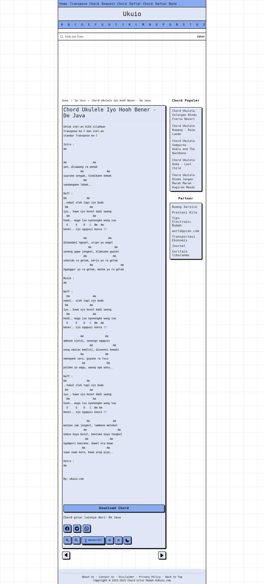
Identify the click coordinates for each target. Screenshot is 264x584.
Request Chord (114, 4)
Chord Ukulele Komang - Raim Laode (183, 130)
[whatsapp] (86, 528)
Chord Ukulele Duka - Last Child (183, 164)
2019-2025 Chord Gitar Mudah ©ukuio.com (141, 580)
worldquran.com (185, 231)
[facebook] (67, 528)
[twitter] (77, 528)
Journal (179, 246)
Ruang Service (184, 207)
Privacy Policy (150, 576)
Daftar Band (166, 4)
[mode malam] (127, 540)
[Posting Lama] (162, 555)
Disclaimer (126, 576)
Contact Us (106, 576)
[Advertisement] (132, 70)
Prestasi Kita (184, 212)
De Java (115, 517)
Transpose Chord (84, 4)
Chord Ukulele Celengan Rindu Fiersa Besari (184, 115)
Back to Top (173, 576)
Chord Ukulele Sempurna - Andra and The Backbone (183, 147)
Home (63, 4)
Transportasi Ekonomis (183, 238)
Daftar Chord (141, 4)
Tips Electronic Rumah (181, 221)
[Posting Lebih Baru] (66, 555)
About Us (88, 576)
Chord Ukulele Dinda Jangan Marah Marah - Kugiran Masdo (183, 181)
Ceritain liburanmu (180, 253)
